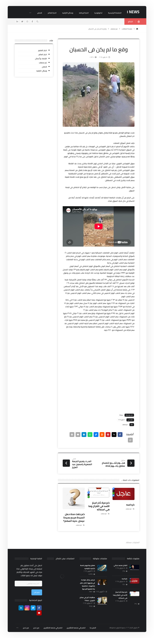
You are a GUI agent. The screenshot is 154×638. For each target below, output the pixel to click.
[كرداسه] (134, 583)
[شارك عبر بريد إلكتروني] (78, 434)
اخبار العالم (43, 54)
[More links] (30, 13)
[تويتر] (22, 21)
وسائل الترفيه (41, 71)
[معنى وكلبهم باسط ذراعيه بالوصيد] (102, 569)
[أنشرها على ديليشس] (96, 434)
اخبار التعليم (42, 50)
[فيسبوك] (32, 21)
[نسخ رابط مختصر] (130, 440)
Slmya (121, 415)
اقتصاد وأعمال (41, 58)
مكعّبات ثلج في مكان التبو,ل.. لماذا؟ (87, 599)
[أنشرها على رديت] (102, 434)
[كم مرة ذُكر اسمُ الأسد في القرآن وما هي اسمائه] (134, 596)
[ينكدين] (17, 21)
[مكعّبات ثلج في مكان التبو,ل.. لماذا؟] (102, 602)
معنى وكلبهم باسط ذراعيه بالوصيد (87, 567)
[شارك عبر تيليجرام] (84, 434)
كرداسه (124, 578)
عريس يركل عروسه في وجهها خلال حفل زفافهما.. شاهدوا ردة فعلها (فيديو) (87, 584)
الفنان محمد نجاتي (120, 565)
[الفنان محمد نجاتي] (134, 569)
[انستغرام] (27, 21)
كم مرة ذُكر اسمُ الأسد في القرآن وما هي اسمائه (120, 595)
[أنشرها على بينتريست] (108, 434)
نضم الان (37, 592)
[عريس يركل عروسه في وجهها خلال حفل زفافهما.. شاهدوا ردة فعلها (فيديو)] (102, 584)
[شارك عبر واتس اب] (90, 434)
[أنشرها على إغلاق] (114, 434)
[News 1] (137, 28)
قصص (44, 66)
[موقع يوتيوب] (39, 612)
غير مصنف (125, 424)
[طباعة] (72, 434)
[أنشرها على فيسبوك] (120, 434)
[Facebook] (39, 607)
